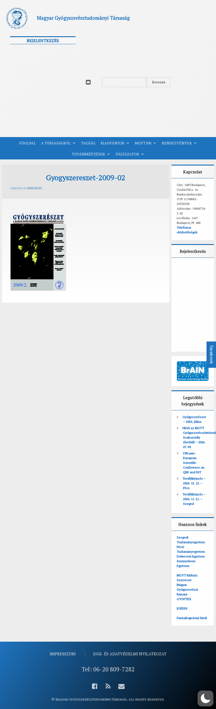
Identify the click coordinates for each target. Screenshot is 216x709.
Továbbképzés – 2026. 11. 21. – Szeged (194, 499)
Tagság (88, 142)
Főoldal (27, 142)
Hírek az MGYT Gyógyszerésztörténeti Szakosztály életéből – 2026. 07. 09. (199, 437)
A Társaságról (56, 142)
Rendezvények (177, 142)
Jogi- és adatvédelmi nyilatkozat (129, 653)
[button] (205, 698)
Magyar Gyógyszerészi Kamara (187, 589)
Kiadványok (112, 142)
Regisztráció (60, 114)
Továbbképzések (88, 154)
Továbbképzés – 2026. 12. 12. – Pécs (194, 483)
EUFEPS (182, 608)
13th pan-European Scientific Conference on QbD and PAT (193, 462)
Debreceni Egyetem (191, 556)
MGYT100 (143, 142)
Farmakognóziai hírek (192, 618)
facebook (211, 354)
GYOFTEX (184, 599)
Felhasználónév (26, 51)
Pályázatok (127, 154)
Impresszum (63, 653)
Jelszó (17, 74)
